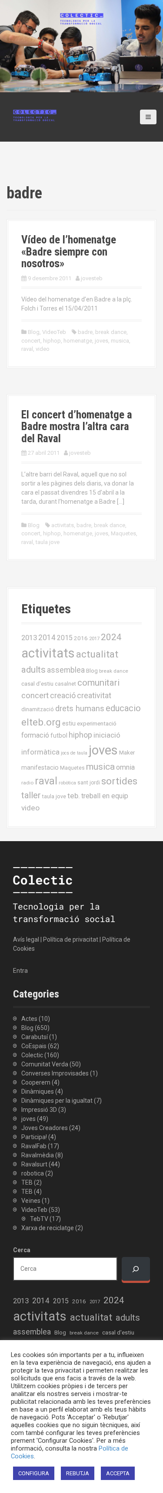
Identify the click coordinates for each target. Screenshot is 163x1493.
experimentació (96, 723)
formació (35, 735)
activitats (62, 525)
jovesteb (92, 278)
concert (30, 340)
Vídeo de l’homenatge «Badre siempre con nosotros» (68, 251)
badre (85, 332)
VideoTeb (54, 332)
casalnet (65, 683)
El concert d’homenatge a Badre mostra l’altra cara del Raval (76, 426)
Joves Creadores (44, 1127)
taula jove (48, 542)
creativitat (94, 695)
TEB (27, 1182)
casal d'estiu (37, 683)
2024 (111, 637)
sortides (119, 781)
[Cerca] (136, 1269)
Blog (34, 332)
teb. (73, 795)
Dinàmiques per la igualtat (57, 1100)
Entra (20, 970)
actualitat (97, 654)
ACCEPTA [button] (118, 1473)
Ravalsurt (34, 1164)
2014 (47, 637)
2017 (94, 638)
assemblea (66, 670)
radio (27, 783)
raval (27, 349)
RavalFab (34, 1146)
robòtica (67, 783)
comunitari (98, 682)
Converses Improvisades (55, 1073)
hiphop (52, 340)
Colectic (32, 1055)
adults (33, 669)
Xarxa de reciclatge (47, 1227)
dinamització (37, 709)
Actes (29, 1018)
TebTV (39, 1218)
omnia (125, 767)
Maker (127, 752)
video (43, 349)
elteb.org (41, 722)
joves (101, 340)
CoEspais (34, 1046)
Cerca (21, 1250)
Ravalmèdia (37, 1155)
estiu (69, 723)
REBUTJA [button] (77, 1473)
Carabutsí (34, 1036)
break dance (110, 332)
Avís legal (26, 939)
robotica (32, 1173)
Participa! (34, 1137)
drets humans (79, 708)
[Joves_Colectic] (35, 114)
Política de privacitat (70, 939)
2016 (81, 638)
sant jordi (88, 783)
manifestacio (40, 767)
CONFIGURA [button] (33, 1473)
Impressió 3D (39, 1109)
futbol (58, 735)
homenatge (77, 340)
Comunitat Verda (44, 1064)
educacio (123, 708)
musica (120, 340)
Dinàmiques (37, 1091)
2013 (29, 637)
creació (63, 695)
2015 (65, 638)
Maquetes (123, 533)
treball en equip (104, 796)
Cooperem (35, 1082)
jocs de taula (74, 753)
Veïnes (30, 1200)
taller (31, 795)
